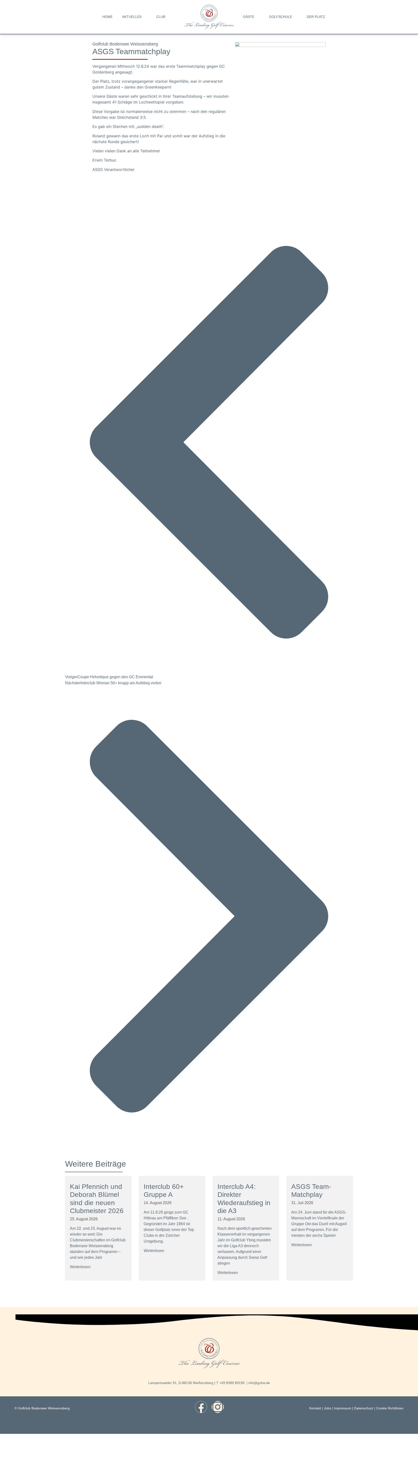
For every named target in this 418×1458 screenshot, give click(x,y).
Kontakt (315, 1408)
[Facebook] (201, 1407)
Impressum (342, 1408)
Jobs (327, 1408)
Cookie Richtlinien (389, 1408)
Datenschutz (363, 1408)
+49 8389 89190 (232, 1383)
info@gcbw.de (259, 1383)
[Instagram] (218, 1407)
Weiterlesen (80, 1267)
